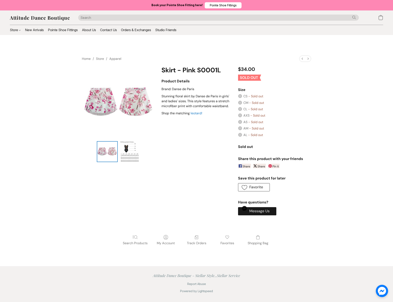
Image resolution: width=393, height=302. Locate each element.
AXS (254, 115)
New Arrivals (34, 30)
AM (253, 128)
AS (253, 122)
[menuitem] (302, 59)
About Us (89, 30)
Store (14, 30)
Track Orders (196, 243)
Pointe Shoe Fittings (63, 30)
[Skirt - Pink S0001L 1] (129, 151)
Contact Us (108, 30)
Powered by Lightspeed (196, 291)
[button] (223, 5)
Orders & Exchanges (136, 30)
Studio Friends (165, 30)
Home (86, 59)
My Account (166, 243)
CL (253, 109)
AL (253, 135)
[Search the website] (354, 17)
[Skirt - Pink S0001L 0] (107, 151)
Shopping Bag (258, 243)
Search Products (135, 243)
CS (253, 96)
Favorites (227, 243)
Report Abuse (196, 284)
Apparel (115, 59)
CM (253, 103)
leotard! (196, 113)
